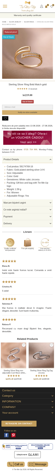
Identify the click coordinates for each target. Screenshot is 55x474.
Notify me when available (27, 112)
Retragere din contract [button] (19, 424)
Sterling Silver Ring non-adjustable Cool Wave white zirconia (13, 372)
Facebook (6, 435)
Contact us (8, 390)
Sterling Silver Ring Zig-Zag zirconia (41, 371)
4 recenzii (32, 89)
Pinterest (13, 435)
